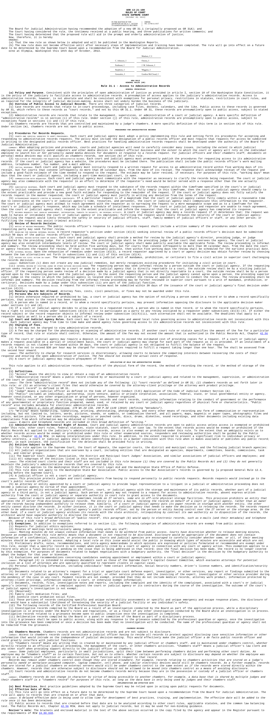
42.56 (264, 333)
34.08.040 (46, 713)
